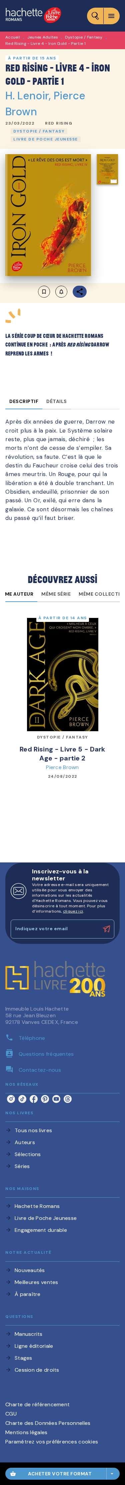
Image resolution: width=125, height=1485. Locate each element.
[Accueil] (33, 16)
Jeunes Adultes (42, 37)
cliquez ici (73, 911)
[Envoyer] (106, 929)
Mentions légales (26, 1432)
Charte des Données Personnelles (47, 1423)
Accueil (12, 37)
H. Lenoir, (29, 96)
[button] (58, 123)
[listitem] (11, 1099)
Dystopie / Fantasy (83, 37)
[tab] (23, 401)
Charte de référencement (37, 1404)
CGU (11, 1413)
